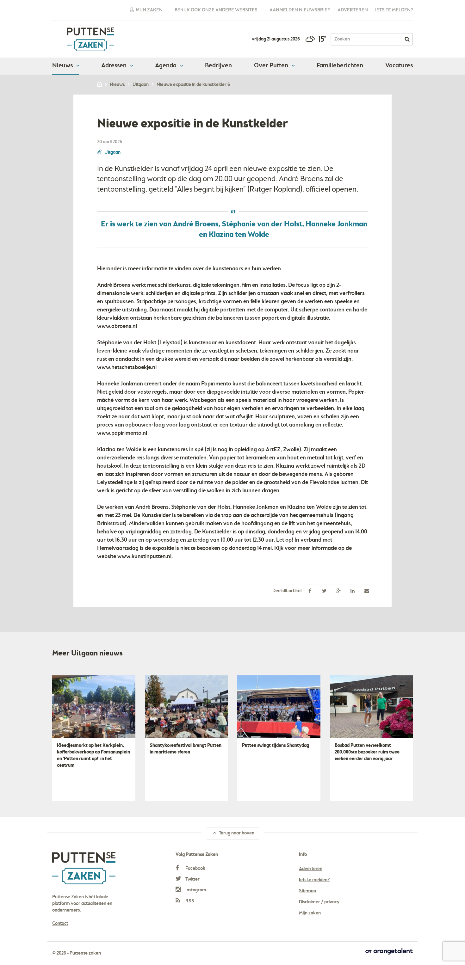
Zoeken (407, 39)
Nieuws (63, 66)
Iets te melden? (394, 10)
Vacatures (399, 66)
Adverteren (353, 10)
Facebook (194, 868)
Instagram (195, 890)
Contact (60, 923)
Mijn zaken (149, 10)
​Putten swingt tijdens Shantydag (275, 745)
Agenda (166, 66)
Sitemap (307, 891)
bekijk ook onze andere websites (216, 10)
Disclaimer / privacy (319, 902)
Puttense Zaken (90, 39)
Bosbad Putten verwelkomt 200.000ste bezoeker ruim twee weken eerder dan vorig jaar (367, 752)
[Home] (100, 85)
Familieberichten (340, 66)
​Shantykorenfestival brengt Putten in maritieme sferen (185, 748)
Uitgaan (112, 152)
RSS (189, 901)
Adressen (114, 66)
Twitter (192, 879)
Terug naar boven (236, 833)
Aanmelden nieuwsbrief (300, 10)
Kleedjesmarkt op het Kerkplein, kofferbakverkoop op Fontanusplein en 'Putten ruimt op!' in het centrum (93, 755)
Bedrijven (218, 66)
